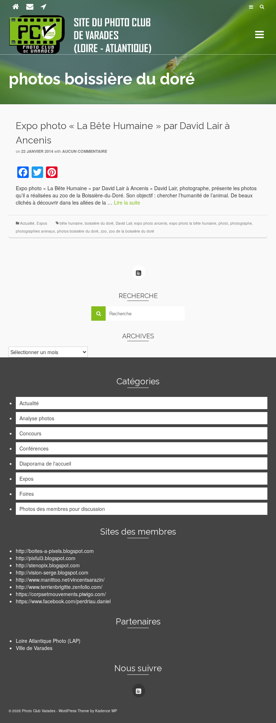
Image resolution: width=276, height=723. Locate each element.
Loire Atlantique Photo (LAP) (48, 640)
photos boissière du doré (77, 231)
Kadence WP (106, 710)
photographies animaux (35, 231)
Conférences (34, 448)
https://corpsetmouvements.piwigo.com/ (61, 594)
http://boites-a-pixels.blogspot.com (55, 550)
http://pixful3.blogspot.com (45, 558)
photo (223, 223)
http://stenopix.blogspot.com (48, 565)
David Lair (124, 223)
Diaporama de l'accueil (45, 463)
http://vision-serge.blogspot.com (52, 572)
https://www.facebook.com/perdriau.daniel (63, 601)
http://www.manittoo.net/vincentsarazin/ (60, 579)
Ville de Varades (34, 647)
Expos (42, 223)
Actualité (27, 223)
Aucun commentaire (84, 151)
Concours (30, 433)
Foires (26, 493)
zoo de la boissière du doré (131, 231)
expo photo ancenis (150, 223)
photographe (241, 223)
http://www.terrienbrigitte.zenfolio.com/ (59, 586)
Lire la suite (127, 202)
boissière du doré (99, 223)
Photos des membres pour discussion (62, 508)
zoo (104, 231)
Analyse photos (36, 418)
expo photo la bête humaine (192, 223)
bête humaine (71, 223)
